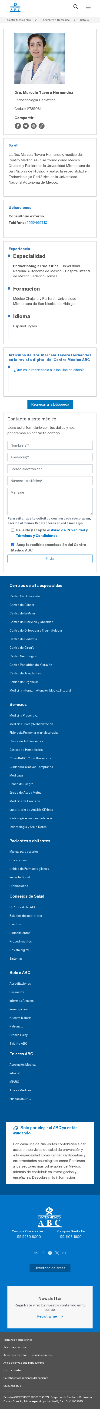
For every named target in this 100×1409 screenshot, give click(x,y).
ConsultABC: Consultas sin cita (30, 758)
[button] (76, 8)
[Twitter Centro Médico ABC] (57, 1253)
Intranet (15, 1073)
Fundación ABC (20, 1099)
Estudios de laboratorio (26, 916)
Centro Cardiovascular (25, 596)
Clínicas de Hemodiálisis (26, 750)
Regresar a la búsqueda (50, 404)
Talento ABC (18, 1044)
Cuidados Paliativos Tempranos (31, 767)
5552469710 (37, 222)
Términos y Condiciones (37, 535)
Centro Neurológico (23, 656)
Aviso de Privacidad (68, 530)
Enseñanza (17, 992)
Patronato (16, 1026)
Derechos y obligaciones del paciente (25, 1378)
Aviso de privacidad (15, 1347)
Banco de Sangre (21, 784)
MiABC (14, 1082)
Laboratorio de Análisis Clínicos (31, 810)
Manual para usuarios (24, 852)
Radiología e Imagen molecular (31, 818)
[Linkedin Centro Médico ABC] (36, 1253)
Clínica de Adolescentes (26, 741)
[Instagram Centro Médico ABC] (50, 1253)
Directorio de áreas (49, 1268)
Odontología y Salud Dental (28, 827)
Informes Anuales (21, 1001)
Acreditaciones (20, 984)
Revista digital (19, 950)
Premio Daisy (18, 1035)
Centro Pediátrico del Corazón (31, 665)
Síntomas (16, 959)
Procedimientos (21, 941)
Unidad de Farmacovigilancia (29, 869)
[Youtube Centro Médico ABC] (64, 1253)
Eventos (15, 924)
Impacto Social (20, 877)
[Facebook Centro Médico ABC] (43, 1253)
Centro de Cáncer (22, 605)
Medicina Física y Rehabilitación (31, 724)
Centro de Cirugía (22, 648)
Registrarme (48, 1316)
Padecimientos (20, 933)
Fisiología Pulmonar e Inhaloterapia (34, 733)
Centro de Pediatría (23, 639)
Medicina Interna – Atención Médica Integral (40, 690)
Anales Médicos (20, 1090)
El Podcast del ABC (23, 907)
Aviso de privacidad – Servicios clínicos (27, 1355)
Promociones (19, 886)
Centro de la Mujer (22, 613)
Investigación (19, 1009)
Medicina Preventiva (23, 715)
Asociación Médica (23, 1065)
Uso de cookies (12, 1370)
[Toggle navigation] (88, 7)
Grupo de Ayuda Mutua (25, 793)
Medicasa (16, 775)
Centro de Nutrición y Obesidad (31, 622)
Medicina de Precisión (25, 801)
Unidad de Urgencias (24, 682)
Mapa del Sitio (12, 1385)
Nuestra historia (20, 1018)
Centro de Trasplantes (25, 673)
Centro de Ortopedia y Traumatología (36, 630)
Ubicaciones (18, 860)
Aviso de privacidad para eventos (23, 1362)
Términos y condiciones (17, 1339)
